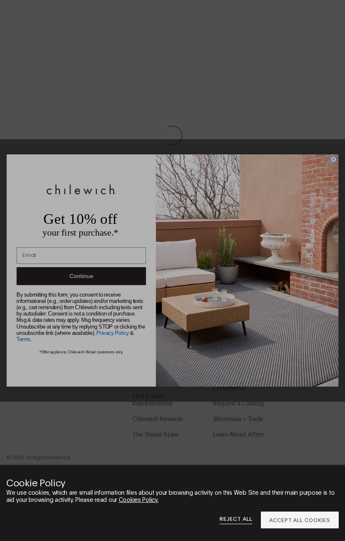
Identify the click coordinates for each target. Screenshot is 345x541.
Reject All (236, 519)
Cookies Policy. (139, 499)
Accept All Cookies (299, 520)
